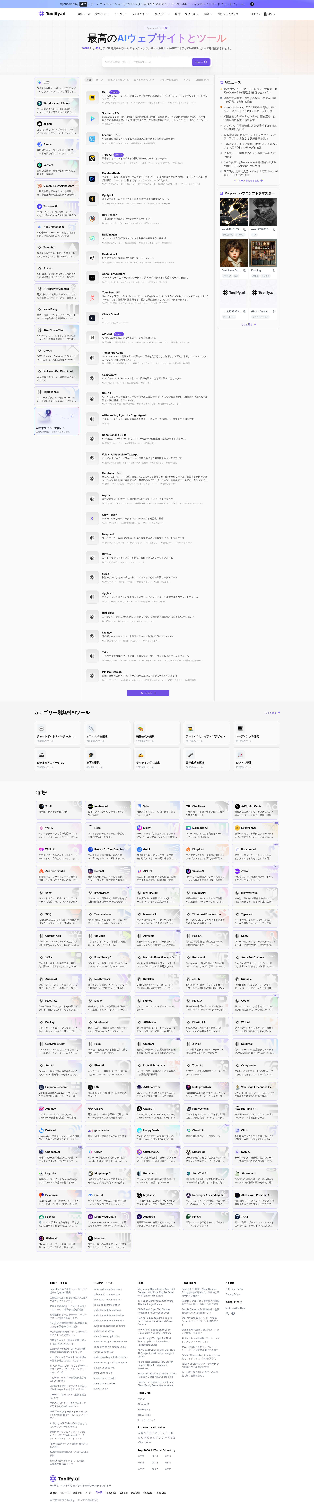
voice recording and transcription (111, 1362)
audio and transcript (104, 1331)
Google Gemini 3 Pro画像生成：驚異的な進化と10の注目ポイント (200, 1311)
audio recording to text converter (110, 1357)
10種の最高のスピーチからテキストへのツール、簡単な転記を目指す (68, 1307)
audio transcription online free (109, 1315)
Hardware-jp (144, 1409)
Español (124, 1492)
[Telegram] (233, 1313)
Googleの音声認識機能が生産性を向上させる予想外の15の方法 (68, 1324)
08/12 (155, 1462)
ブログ (141, 1399)
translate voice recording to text (110, 1346)
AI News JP (143, 1404)
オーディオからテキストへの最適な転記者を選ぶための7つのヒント (68, 1358)
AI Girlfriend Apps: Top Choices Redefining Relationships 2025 (154, 1311)
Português (111, 1492)
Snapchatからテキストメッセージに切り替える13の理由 (68, 1290)
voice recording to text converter (110, 1341)
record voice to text (103, 1351)
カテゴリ (103, 48)
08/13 (141, 1462)
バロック (227, 276)
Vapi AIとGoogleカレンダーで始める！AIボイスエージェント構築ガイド (200, 1321)
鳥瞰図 (255, 276)
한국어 (88, 1492)
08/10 (141, 1469)
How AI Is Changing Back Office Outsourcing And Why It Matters (154, 1331)
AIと (88, 48)
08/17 (168, 1456)
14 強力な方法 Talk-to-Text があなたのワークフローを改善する (68, 1425)
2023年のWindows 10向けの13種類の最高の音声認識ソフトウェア (68, 1350)
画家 (236, 276)
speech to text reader (105, 1378)
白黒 (254, 235)
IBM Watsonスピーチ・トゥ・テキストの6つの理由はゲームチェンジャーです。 (69, 1415)
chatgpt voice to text (104, 1367)
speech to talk (101, 1388)
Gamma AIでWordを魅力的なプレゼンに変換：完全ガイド (200, 1331)
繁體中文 (77, 1492)
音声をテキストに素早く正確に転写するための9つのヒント (68, 1341)
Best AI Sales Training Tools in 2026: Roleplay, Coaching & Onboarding (157, 1375)
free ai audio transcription (107, 1304)
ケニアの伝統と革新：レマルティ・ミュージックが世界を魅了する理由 (200, 1348)
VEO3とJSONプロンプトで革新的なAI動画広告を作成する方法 (200, 1365)
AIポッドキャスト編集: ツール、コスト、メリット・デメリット (200, 1339)
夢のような (228, 235)
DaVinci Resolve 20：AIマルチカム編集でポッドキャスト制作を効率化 (201, 1356)
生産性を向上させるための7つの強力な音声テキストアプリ (69, 1299)
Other (141, 1442)
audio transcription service (107, 1310)
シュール (240, 235)
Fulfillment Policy (234, 1289)
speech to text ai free (104, 1383)
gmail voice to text (103, 1372)
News (148, 1442)
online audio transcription (107, 1294)
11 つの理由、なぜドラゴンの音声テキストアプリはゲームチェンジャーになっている (68, 1369)
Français (147, 1492)
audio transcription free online (109, 1320)
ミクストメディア (260, 317)
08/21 (141, 1456)
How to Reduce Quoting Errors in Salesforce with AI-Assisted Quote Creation (155, 1321)
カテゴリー (120, 14)
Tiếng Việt (160, 1492)
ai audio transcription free (107, 1336)
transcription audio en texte (108, 1289)
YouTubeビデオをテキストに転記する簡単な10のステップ (68, 1462)
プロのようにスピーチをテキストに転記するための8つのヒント (68, 1404)
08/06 (168, 1469)
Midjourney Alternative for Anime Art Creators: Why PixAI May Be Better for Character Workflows (156, 1292)
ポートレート (229, 317)
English (53, 1492)
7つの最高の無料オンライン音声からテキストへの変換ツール (69, 1333)
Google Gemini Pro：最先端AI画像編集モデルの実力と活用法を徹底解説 (200, 1302)
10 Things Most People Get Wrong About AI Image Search (156, 1302)
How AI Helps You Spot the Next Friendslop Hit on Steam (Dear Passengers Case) (154, 1341)
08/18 (155, 1456)
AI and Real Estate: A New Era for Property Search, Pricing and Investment (155, 1365)
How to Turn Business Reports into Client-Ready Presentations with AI (156, 1383)
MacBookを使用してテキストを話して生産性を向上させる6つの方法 (68, 1387)
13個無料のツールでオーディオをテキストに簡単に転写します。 (68, 1316)
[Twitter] (227, 1313)
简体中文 (65, 1492)
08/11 (168, 1462)
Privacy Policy (233, 1294)
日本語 (99, 1492)
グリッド (266, 276)
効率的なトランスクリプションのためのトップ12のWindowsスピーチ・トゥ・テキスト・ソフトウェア (68, 1435)
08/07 (155, 1469)
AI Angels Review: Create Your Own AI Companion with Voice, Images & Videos (156, 1353)
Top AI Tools (144, 1414)
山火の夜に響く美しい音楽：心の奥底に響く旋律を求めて (200, 1373)
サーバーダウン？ (147, 1420)
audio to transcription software (109, 1325)
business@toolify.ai (235, 1308)
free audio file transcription (107, 1299)
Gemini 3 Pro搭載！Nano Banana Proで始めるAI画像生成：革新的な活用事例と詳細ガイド (200, 1292)
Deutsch (135, 1492)
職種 (177, 14)
